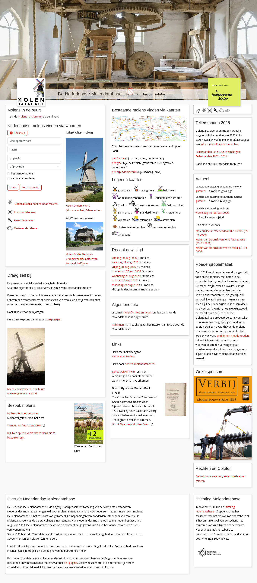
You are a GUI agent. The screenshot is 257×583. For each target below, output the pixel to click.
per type (117, 163)
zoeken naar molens (36, 204)
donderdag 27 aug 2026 (126, 271)
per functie (118, 158)
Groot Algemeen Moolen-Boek (130, 424)
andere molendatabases (139, 364)
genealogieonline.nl (123, 371)
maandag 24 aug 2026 (125, 285)
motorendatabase (221, 110)
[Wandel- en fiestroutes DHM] (90, 423)
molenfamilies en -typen (137, 312)
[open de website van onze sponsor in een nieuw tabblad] (223, 418)
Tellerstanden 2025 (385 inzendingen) (218, 152)
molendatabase (204, 110)
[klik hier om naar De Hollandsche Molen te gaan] (224, 92)
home (198, 110)
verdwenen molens (22, 178)
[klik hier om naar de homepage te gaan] (31, 92)
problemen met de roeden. (233, 335)
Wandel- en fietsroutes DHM (24, 425)
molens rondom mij (30, 116)
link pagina (70, 563)
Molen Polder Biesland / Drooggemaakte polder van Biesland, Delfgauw (82, 259)
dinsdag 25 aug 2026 (124, 280)
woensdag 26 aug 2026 (126, 276)
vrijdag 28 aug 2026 (124, 267)
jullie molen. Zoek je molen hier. (220, 144)
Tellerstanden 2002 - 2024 (211, 156)
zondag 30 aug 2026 (124, 258)
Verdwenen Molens (123, 356)
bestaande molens (22, 173)
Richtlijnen (118, 324)
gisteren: (200, 191)
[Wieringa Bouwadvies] (225, 553)
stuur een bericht (227, 110)
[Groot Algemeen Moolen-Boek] (178, 379)
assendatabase (215, 110)
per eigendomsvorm (124, 172)
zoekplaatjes (53, 319)
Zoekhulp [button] (19, 133)
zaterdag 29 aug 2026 (125, 262)
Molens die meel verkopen (23, 413)
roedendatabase (209, 110)
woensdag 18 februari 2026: (212, 212)
